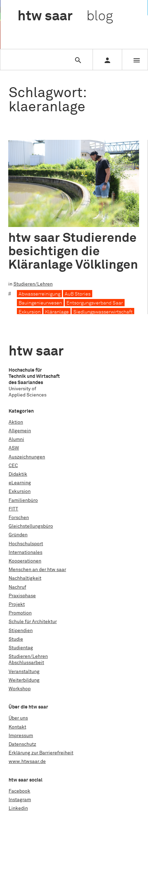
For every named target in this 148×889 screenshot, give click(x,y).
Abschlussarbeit (26, 662)
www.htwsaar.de (27, 761)
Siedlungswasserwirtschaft (103, 312)
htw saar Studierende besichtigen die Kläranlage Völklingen (73, 251)
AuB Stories (78, 294)
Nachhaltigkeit (25, 578)
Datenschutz (22, 744)
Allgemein (20, 430)
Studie (16, 639)
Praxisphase (22, 595)
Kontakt (17, 727)
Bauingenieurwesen (40, 303)
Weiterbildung (24, 680)
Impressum (21, 735)
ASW (14, 448)
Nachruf (17, 587)
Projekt (17, 604)
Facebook (19, 791)
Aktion (16, 422)
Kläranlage (57, 312)
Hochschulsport (26, 543)
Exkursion (30, 312)
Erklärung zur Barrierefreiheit (41, 753)
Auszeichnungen (27, 457)
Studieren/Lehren (33, 284)
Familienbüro (23, 500)
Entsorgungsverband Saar (94, 303)
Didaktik (18, 474)
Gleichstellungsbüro (31, 526)
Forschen (19, 517)
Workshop (20, 688)
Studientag (21, 647)
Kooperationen (25, 561)
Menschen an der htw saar (37, 569)
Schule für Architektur (33, 621)
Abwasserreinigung (39, 294)
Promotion (20, 613)
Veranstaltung (24, 671)
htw (65, 16)
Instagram (20, 799)
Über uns (18, 718)
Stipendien (21, 630)
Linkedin (18, 808)
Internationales (25, 552)
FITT (13, 509)
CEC (13, 465)
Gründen (18, 535)
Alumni (16, 439)
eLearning (20, 482)
